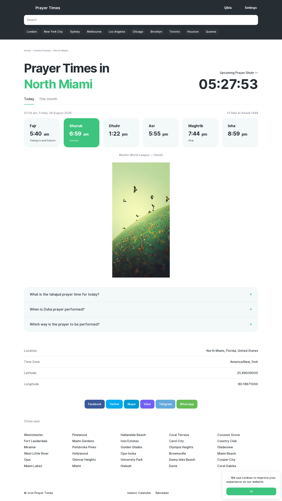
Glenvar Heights (84, 459)
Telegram (165, 404)
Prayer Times (47, 8)
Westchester (33, 435)
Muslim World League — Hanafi (141, 155)
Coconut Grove (228, 435)
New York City (53, 31)
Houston (193, 31)
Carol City (176, 441)
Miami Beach (226, 453)
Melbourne (94, 31)
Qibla (228, 7)
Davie (173, 466)
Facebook (94, 404)
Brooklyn (156, 31)
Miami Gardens (83, 441)
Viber (147, 404)
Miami (76, 466)
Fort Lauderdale (35, 441)
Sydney (75, 31)
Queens (211, 31)
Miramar (30, 447)
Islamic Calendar (139, 493)
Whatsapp (187, 404)
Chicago (138, 31)
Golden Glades (131, 447)
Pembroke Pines (84, 447)
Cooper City (226, 459)
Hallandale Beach (133, 435)
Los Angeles (117, 31)
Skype (131, 404)
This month (48, 99)
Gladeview (225, 447)
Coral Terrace (179, 435)
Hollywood (80, 453)
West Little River (36, 453)
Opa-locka (128, 453)
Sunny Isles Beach (182, 459)
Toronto (174, 31)
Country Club (227, 441)
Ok (251, 491)
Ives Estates (130, 441)
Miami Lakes (33, 466)
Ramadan (162, 493)
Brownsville (177, 453)
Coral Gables (226, 466)
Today (29, 99)
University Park (132, 459)
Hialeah (126, 466)
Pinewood (79, 435)
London (32, 31)
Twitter (114, 404)
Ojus (27, 459)
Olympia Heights (181, 447)
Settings (251, 7)
